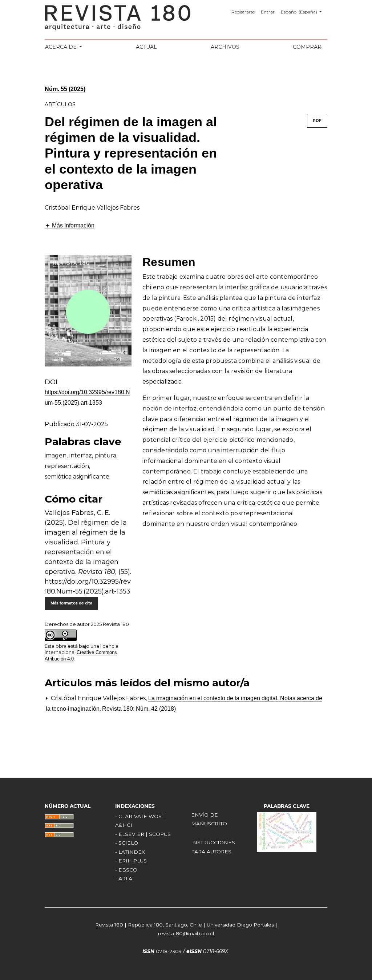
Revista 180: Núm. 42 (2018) (139, 709)
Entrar (268, 12)
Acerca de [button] (61, 47)
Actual (146, 47)
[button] (69, 225)
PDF (317, 120)
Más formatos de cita (71, 603)
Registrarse (243, 12)
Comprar (307, 47)
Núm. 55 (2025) (65, 89)
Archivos (225, 47)
